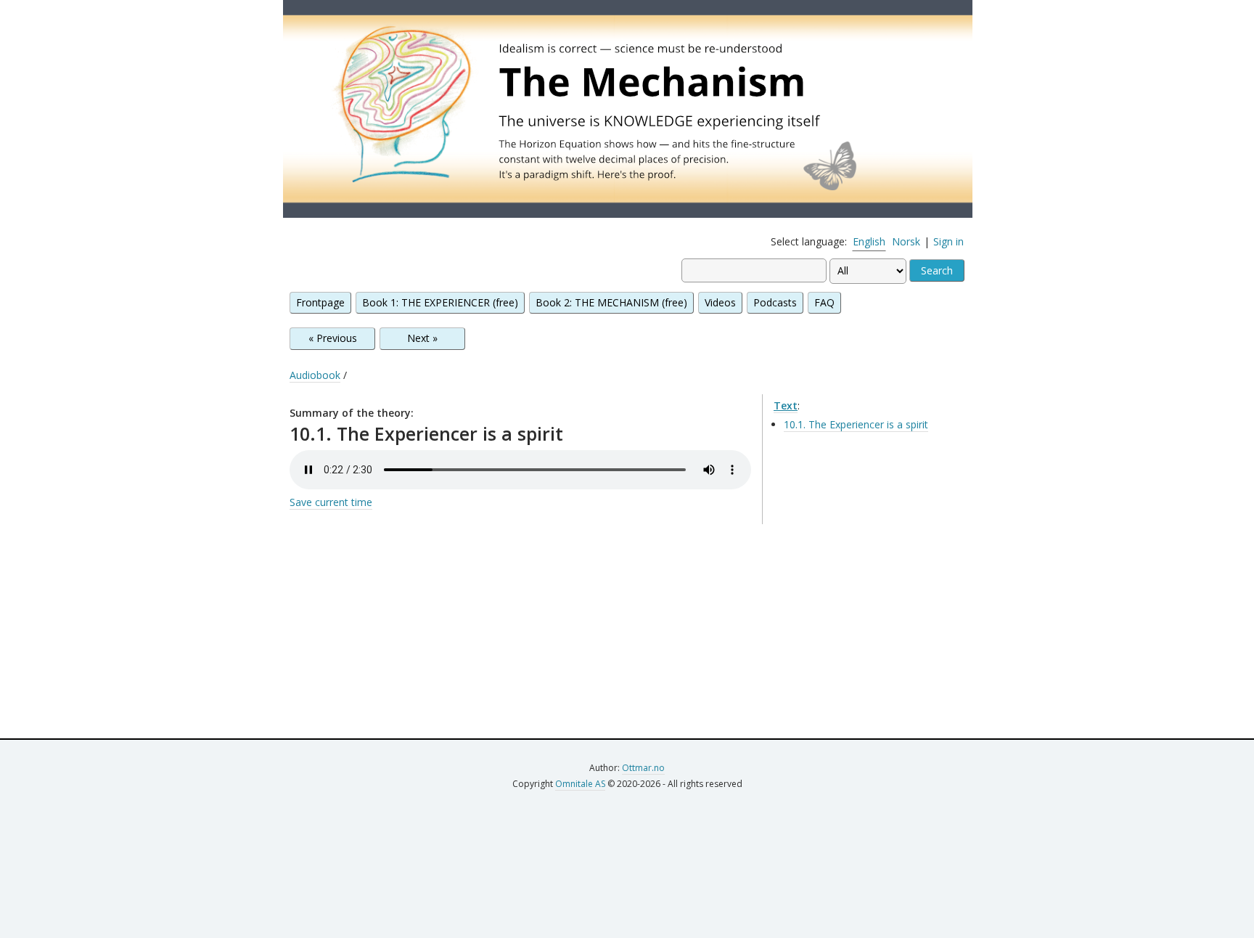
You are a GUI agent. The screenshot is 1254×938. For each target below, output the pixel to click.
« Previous (332, 338)
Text (786, 405)
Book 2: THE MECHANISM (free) (611, 302)
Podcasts (775, 302)
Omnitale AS (580, 784)
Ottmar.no (643, 768)
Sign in (948, 241)
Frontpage (320, 302)
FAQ (824, 302)
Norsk (906, 241)
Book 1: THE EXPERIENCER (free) (440, 302)
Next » (422, 338)
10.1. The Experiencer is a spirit (856, 424)
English (869, 241)
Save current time (331, 502)
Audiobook (315, 375)
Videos (720, 302)
